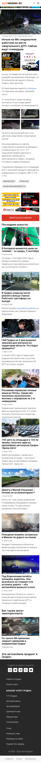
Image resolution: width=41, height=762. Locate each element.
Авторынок (30, 759)
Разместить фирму (15, 744)
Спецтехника (12, 722)
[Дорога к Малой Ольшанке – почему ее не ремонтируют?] (20, 478)
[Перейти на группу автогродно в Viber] (26, 670)
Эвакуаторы (12, 717)
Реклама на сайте (14, 739)
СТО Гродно (11, 696)
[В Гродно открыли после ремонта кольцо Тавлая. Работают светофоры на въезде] (20, 281)
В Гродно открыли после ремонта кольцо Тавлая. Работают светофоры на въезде (16, 297)
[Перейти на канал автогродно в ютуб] (31, 670)
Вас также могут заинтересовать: (13, 612)
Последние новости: (15, 224)
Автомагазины (13, 701)
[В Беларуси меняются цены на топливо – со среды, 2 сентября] (20, 236)
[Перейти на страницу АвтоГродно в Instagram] (10, 670)
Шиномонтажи (13, 711)
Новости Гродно (13, 679)
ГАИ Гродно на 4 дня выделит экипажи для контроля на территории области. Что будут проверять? (20, 344)
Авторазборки (13, 706)
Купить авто (12, 684)
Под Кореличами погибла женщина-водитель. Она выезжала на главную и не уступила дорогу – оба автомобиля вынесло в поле (18, 582)
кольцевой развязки (26, 308)
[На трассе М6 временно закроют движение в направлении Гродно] (20, 626)
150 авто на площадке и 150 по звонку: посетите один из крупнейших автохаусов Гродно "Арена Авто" (20, 443)
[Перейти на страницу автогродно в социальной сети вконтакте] (20, 670)
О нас (8, 728)
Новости (9, 759)
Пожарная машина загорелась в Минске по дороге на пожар (20, 536)
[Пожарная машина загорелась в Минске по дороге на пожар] (20, 522)
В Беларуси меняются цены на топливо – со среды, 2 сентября (20, 249)
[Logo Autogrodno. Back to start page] (12, 3)
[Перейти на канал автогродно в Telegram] (15, 670)
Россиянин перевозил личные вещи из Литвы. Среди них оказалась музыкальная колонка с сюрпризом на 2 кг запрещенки (19, 396)
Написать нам (13, 733)
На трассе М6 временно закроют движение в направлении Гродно (16, 641)
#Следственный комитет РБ (14, 186)
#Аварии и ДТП (9, 181)
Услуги (19, 759)
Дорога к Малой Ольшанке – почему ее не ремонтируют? (18, 491)
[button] (34, 3)
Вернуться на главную (21, 218)
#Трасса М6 (24, 181)
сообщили (31, 88)
